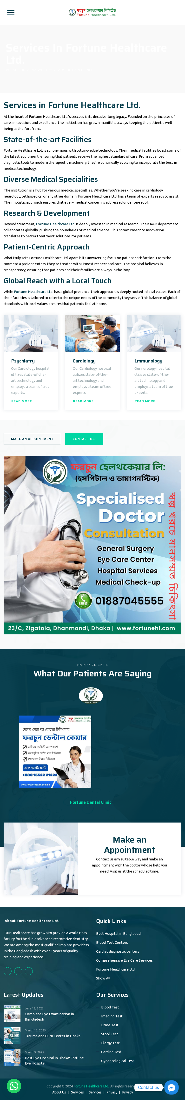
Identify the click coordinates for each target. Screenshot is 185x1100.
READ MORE (21, 401)
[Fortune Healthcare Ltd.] (92, 12)
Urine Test (110, 1025)
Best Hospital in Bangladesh (119, 933)
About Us (59, 1092)
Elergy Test (110, 1043)
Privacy (112, 1092)
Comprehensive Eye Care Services (124, 960)
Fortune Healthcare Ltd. (55, 224)
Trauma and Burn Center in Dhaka (52, 1036)
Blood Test (110, 1007)
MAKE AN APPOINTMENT (32, 438)
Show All (103, 978)
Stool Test (109, 1034)
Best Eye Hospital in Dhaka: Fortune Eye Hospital (54, 1060)
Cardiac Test (111, 1052)
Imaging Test (112, 1016)
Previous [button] (74, 699)
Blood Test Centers (112, 942)
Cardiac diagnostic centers (117, 951)
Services (77, 1092)
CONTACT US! (84, 438)
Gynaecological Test (117, 1061)
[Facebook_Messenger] (171, 1087)
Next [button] (107, 699)
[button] (14, 1086)
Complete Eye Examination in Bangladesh (49, 1016)
